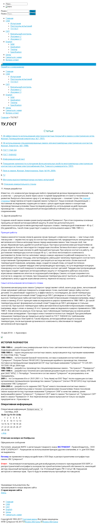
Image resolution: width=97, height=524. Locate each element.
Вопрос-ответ (12, 60)
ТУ (4, 175)
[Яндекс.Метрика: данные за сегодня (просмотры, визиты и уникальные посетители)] (31, 521)
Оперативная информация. (13, 409)
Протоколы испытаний (21, 26)
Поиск (4, 11)
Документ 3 (15, 39)
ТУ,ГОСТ (14, 28)
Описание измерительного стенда (20, 184)
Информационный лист (14, 159)
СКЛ (7, 31)
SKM (12, 44)
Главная (9, 18)
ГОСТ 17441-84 (9, 150)
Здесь (3, 492)
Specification (16, 52)
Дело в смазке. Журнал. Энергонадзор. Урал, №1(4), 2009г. (29, 170)
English (9, 41)
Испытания (15, 23)
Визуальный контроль (20, 34)
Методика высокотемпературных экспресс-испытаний (28, 179)
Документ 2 (15, 36)
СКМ (8, 21)
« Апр (3, 433)
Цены (8, 54)
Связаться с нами (14, 57)
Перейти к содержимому (12, 67)
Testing (13, 49)
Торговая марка (29, 519)
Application (15, 47)
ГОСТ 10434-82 (9, 154)
